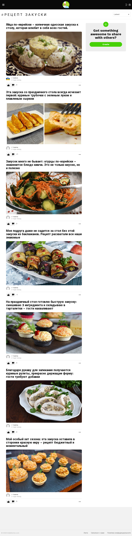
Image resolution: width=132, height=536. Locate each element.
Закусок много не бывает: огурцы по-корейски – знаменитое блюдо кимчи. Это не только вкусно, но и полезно (43, 165)
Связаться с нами (97, 533)
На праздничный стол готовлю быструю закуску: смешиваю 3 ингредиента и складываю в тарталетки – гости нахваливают (41, 305)
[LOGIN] (130, 5)
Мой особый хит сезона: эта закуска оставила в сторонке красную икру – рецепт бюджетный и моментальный (40, 442)
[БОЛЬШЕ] (80, 85)
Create (105, 44)
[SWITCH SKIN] (126, 5)
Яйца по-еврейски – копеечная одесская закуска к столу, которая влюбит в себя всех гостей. (42, 26)
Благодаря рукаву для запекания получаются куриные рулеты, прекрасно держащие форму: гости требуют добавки (39, 373)
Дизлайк (13, 85)
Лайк (8, 85)
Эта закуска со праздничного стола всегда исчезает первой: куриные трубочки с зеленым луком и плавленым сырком (43, 95)
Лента (86, 533)
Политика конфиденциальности (119, 533)
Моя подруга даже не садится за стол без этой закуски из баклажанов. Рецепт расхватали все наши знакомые (44, 234)
